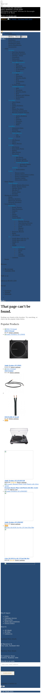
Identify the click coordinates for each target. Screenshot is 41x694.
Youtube (7, 292)
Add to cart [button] (14, 489)
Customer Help (10, 271)
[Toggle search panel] (1, 34)
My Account (9, 269)
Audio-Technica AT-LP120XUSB (15, 480)
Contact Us (8, 634)
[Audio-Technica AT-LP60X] (22, 349)
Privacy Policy (10, 623)
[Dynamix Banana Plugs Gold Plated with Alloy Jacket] (22, 485)
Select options (14, 332)
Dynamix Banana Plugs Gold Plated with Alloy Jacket (21, 487)
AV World (8, 630)
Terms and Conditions (12, 621)
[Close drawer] (1, 6)
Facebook (8, 290)
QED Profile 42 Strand (12, 417)
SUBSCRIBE (7, 673)
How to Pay (9, 620)
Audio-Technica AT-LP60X (13, 365)
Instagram (8, 294)
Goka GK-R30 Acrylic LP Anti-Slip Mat (17, 558)
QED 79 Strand (9, 331)
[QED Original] (22, 369)
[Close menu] (1, 2)
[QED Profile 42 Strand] (22, 394)
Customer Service (11, 618)
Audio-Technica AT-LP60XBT (14, 522)
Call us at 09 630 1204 (8, 280)
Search (24, 37)
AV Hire (7, 632)
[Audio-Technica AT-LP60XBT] (22, 505)
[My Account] (2, 32)
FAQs (7, 616)
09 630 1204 (12, 16)
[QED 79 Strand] (22, 329)
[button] (3, 39)
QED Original (9, 371)
